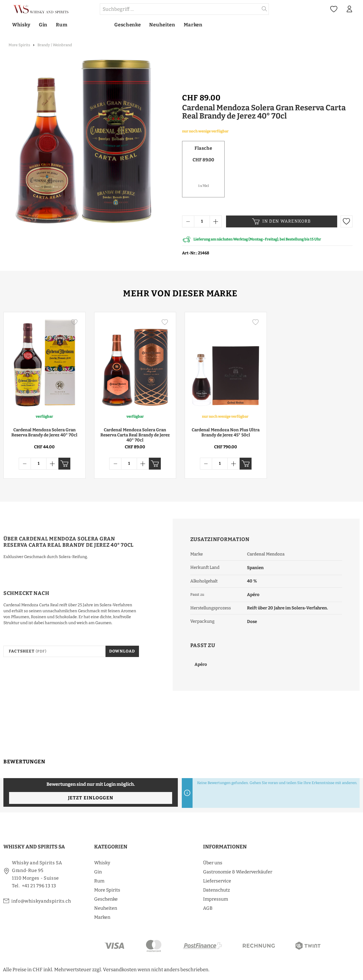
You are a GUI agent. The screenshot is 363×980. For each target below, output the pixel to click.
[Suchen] (264, 9)
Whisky (102, 862)
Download (122, 651)
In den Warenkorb (286, 221)
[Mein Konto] (349, 9)
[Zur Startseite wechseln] (51, 9)
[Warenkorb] (360, 9)
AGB (207, 908)
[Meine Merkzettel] (334, 9)
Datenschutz (216, 890)
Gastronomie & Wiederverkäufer (237, 872)
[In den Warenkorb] (64, 464)
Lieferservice (217, 881)
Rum (99, 881)
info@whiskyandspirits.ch (41, 901)
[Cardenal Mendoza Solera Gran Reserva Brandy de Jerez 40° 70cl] (44, 363)
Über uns (212, 862)
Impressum (215, 899)
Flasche (203, 148)
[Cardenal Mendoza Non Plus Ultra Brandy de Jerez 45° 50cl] (225, 363)
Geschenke (106, 899)
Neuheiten (105, 908)
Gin (98, 872)
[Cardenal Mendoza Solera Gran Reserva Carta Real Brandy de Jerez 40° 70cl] (135, 363)
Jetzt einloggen (90, 798)
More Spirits (107, 890)
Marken (102, 917)
